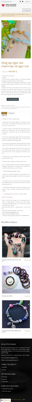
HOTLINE (6, 1)
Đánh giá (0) (11, 113)
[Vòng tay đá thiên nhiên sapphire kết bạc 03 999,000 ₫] (16, 314)
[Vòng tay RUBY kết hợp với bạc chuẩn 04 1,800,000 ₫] (16, 241)
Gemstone (7, 107)
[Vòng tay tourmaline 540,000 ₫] (16, 280)
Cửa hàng (4, 376)
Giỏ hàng (4, 379)
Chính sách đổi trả (6, 391)
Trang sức (12, 107)
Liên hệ (4, 369)
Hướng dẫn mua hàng (7, 388)
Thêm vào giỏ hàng (12, 99)
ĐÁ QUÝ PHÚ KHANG (7, 197)
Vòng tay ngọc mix (18, 107)
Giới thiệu (4, 367)
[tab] (4, 113)
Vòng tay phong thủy (10, 105)
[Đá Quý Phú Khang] (8, 5)
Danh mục (27, 10)
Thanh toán (5, 381)
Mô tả (4, 113)
